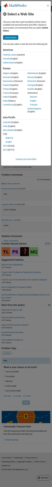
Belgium (6, 73)
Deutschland (8, 81)
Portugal (31, 85)
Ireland (6, 97)
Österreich (31, 81)
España (6, 85)
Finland (6, 89)
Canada (6, 59)
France (6, 93)
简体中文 (9, 138)
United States (9, 62)
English (33, 101)
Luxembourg (8, 105)
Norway (30, 77)
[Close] (48, 6)
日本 (5, 146)
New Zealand (8, 130)
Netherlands (32, 73)
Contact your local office (26, 159)
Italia (5, 101)
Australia (7, 122)
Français (33, 105)
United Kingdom (34, 109)
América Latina (9, 55)
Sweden (30, 89)
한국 (5, 150)
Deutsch (33, 97)
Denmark (7, 77)
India (5, 126)
